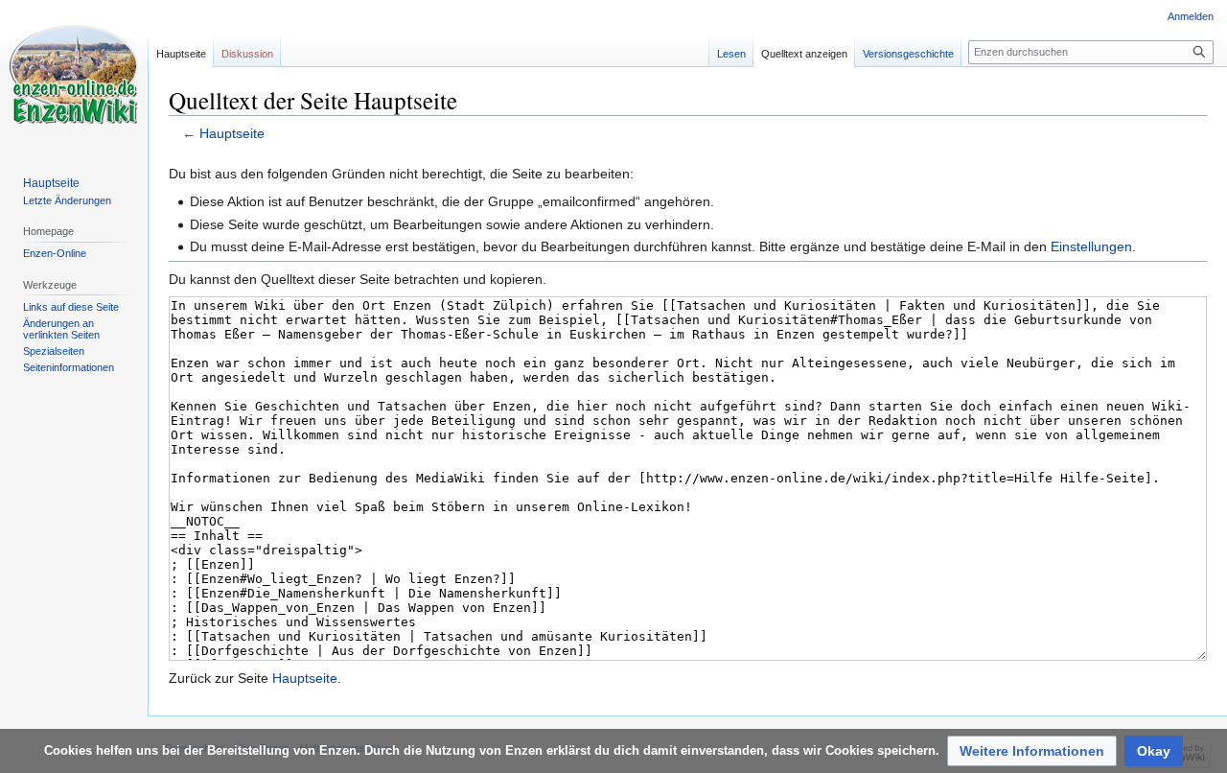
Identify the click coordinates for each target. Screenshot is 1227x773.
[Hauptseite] (74, 76)
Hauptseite (232, 133)
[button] (1032, 751)
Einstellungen (1091, 246)
